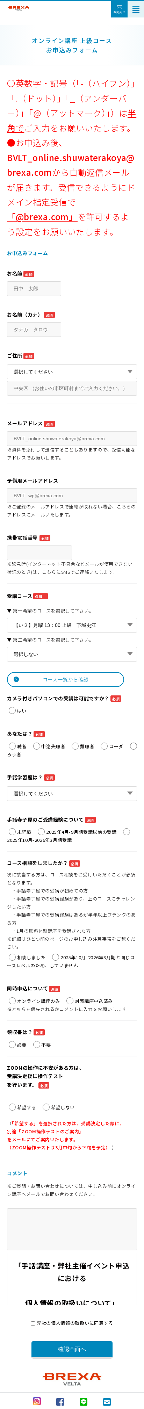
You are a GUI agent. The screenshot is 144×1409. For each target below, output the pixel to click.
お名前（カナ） (30, 314)
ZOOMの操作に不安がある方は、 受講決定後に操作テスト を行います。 (45, 1076)
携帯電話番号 (28, 537)
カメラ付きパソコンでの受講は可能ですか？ (63, 698)
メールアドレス (30, 423)
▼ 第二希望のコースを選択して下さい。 (50, 639)
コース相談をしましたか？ (42, 862)
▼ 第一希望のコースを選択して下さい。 (50, 610)
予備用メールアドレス (32, 480)
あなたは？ (25, 733)
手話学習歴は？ (30, 777)
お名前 (20, 273)
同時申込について (32, 988)
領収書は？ (25, 1031)
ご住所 (20, 355)
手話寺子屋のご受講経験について (50, 819)
